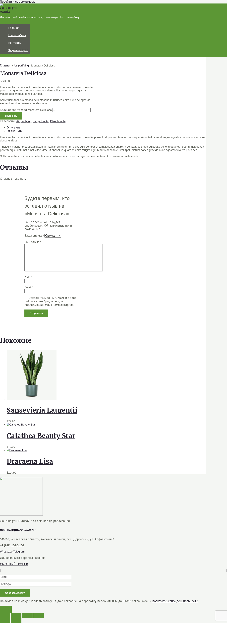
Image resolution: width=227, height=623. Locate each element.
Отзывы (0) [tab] (14, 131)
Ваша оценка (34, 235)
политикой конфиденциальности (175, 601)
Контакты (14, 42)
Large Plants (41, 121)
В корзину (11, 116)
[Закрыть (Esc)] (38, 615)
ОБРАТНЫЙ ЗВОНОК (14, 564)
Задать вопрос (18, 50)
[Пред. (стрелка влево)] (5, 620)
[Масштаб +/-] (5, 615)
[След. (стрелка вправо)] (16, 620)
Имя (28, 276)
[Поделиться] (27, 615)
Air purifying (21, 65)
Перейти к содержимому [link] (17, 1)
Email (28, 287)
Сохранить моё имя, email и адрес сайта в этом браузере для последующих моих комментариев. (50, 301)
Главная (13, 27)
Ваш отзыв (32, 242)
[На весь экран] (16, 615)
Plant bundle (57, 121)
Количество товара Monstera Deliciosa (26, 110)
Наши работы (17, 35)
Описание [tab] (13, 127)
